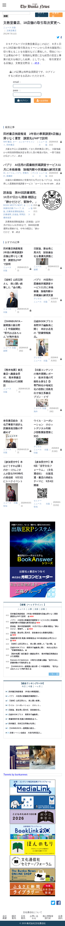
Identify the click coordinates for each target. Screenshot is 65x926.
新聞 (36, 269)
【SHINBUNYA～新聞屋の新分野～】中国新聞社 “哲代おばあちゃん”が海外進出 (13, 329)
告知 (5, 506)
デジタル (38, 298)
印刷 (36, 453)
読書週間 (7, 214)
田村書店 (10, 145)
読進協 (15, 214)
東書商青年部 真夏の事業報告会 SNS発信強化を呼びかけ (33, 638)
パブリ (18, 173)
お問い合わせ (34, 917)
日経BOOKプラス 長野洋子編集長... (24, 714)
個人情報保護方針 (48, 917)
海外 (36, 411)
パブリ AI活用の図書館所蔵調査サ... (24, 696)
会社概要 (5, 917)
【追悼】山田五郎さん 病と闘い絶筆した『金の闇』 (13, 283)
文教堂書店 (11, 30)
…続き (19, 156)
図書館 (9, 176)
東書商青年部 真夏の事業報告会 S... (23, 719)
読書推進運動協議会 (15, 211)
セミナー (38, 501)
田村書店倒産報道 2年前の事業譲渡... (24, 692)
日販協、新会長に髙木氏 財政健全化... (25, 710)
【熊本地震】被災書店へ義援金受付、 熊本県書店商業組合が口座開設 (13, 377)
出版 (14, 27)
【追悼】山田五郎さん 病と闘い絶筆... (25, 701)
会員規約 (60, 917)
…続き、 (37, 63)
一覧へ (52, 674)
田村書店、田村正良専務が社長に (22, 724)
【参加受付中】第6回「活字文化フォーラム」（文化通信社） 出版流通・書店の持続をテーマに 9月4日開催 (43, 473)
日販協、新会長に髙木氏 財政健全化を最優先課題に (43, 252)
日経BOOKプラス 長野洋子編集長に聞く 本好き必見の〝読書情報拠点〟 (44, 329)
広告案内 (23, 917)
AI (4, 173)
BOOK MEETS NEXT (12, 205)
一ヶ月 (38, 687)
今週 (30, 687)
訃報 (43, 609)
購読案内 (14, 917)
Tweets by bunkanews (15, 774)
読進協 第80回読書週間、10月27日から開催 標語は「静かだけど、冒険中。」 (20, 197)
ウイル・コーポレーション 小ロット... (25, 705)
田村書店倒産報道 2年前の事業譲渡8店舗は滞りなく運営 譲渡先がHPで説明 (14, 256)
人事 (30, 609)
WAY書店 (7, 142)
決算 (36, 609)
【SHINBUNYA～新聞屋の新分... (22, 728)
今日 (24, 687)
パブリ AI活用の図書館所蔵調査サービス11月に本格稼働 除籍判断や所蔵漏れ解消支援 (43, 287)
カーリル (10, 173)
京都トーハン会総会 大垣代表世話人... (26, 733)
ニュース (7, 27)
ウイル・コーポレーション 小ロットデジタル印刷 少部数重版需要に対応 (43, 428)
